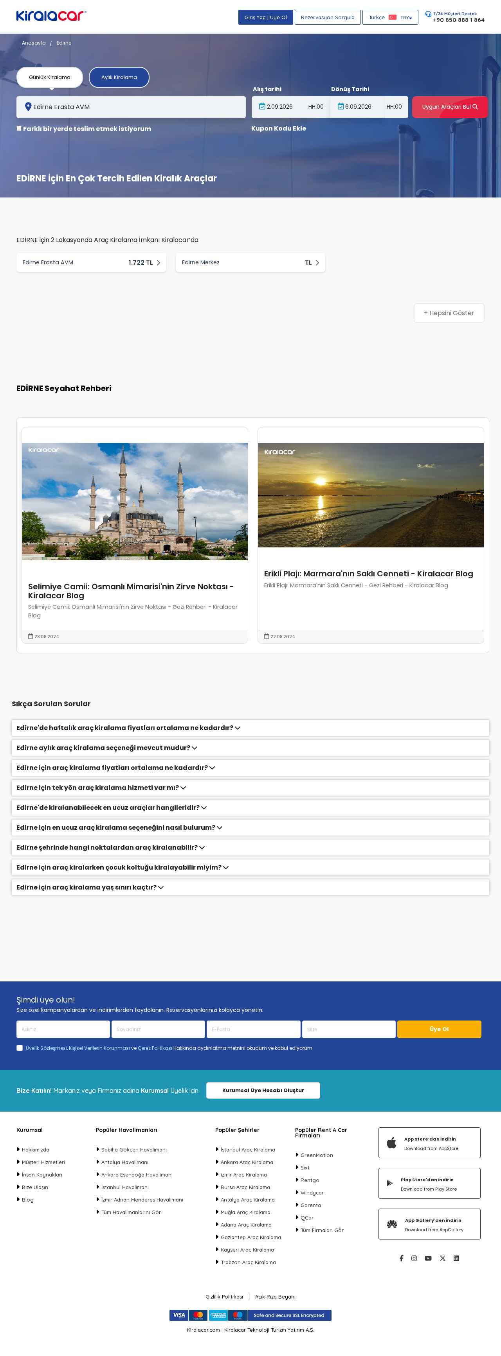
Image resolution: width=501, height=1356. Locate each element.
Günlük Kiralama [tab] (49, 77)
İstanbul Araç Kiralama (248, 1149)
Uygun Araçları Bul (447, 107)
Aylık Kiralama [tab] (119, 77)
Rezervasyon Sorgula (328, 17)
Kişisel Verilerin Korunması (99, 1048)
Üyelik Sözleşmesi (46, 1048)
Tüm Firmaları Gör (322, 1230)
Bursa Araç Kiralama (245, 1187)
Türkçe (389, 17)
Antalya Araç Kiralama (248, 1199)
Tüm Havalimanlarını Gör (131, 1212)
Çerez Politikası (155, 1048)
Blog (28, 1199)
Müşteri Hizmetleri (43, 1162)
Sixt (305, 1167)
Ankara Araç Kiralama (247, 1162)
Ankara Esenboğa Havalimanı (137, 1174)
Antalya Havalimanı (124, 1162)
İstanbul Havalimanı (125, 1187)
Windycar (312, 1192)
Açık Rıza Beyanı (275, 1296)
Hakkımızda (35, 1149)
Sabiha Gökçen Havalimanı (134, 1149)
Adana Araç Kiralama (246, 1224)
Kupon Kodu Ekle (278, 129)
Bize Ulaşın (35, 1187)
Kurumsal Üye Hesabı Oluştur (263, 1090)
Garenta (311, 1205)
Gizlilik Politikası (224, 1296)
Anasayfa (34, 42)
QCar (307, 1217)
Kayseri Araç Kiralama (247, 1250)
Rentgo (310, 1180)
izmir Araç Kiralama (244, 1174)
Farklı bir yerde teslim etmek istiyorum (87, 129)
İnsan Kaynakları (42, 1174)
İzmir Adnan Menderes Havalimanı (142, 1199)
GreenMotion (317, 1155)
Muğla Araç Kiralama (245, 1212)
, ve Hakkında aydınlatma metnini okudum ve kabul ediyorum (169, 1048)
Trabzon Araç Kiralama (248, 1262)
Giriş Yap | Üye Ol (266, 17)
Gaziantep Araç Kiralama (251, 1237)
